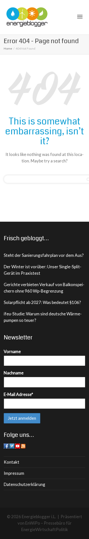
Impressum (14, 473)
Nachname (13, 372)
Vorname (12, 351)
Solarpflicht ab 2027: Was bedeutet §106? (42, 302)
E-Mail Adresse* (18, 394)
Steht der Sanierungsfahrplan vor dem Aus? (44, 255)
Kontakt (11, 462)
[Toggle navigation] (79, 16)
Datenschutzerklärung (24, 484)
